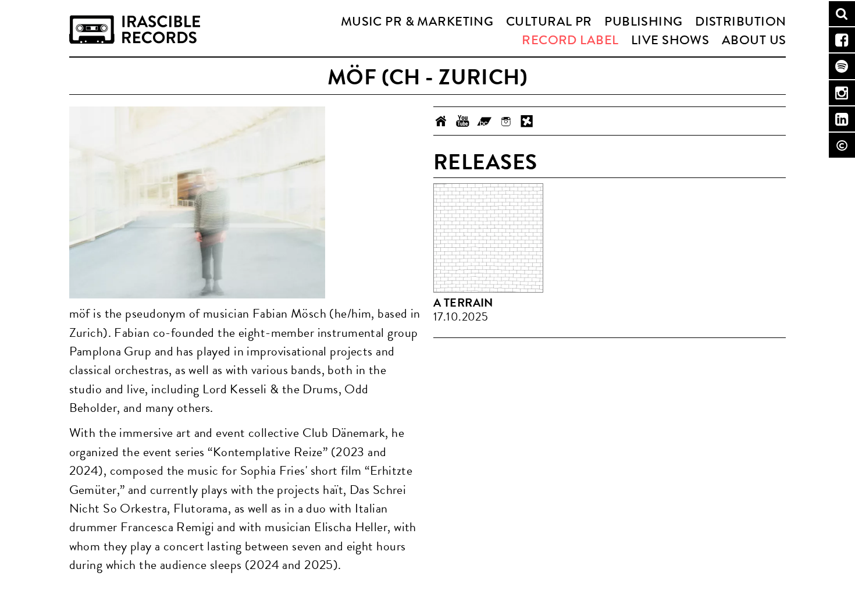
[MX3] (527, 121)
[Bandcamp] (484, 121)
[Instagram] (506, 121)
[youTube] (463, 121)
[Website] (441, 121)
